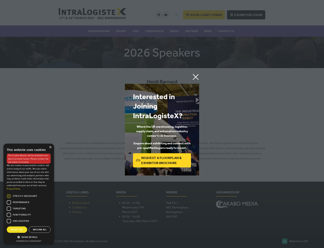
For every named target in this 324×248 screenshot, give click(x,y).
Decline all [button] (40, 229)
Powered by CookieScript (28, 241)
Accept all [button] (17, 229)
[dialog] (28, 194)
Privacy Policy (13, 188)
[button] (195, 77)
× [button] (50, 147)
